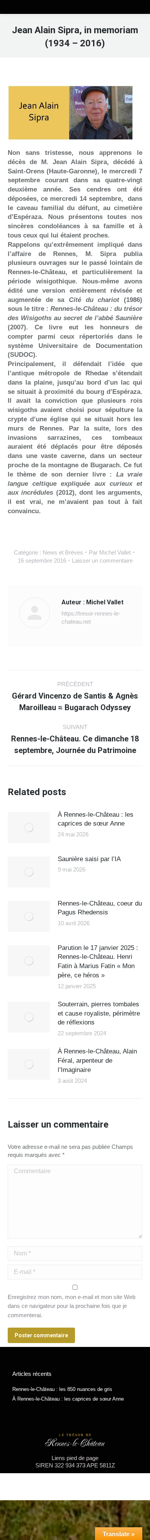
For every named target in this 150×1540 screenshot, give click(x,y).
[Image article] (29, 827)
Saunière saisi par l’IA (89, 859)
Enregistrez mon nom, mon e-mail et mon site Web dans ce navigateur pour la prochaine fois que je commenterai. (71, 1306)
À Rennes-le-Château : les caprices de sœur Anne (95, 819)
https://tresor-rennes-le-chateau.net (91, 617)
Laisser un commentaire (102, 560)
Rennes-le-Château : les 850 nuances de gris (62, 1389)
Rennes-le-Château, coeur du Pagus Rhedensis (100, 908)
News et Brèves (63, 552)
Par (110, 552)
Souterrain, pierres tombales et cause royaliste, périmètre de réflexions (99, 1013)
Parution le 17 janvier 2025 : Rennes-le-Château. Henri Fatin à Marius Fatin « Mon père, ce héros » (98, 961)
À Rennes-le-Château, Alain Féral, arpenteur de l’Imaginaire (97, 1061)
